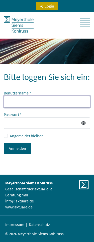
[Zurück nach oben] (84, 227)
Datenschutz (39, 224)
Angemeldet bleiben (27, 135)
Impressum (14, 224)
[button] (85, 23)
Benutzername (17, 92)
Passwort (13, 114)
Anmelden (17, 148)
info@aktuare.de (19, 200)
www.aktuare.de (19, 206)
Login (49, 6)
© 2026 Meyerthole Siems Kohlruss (34, 233)
